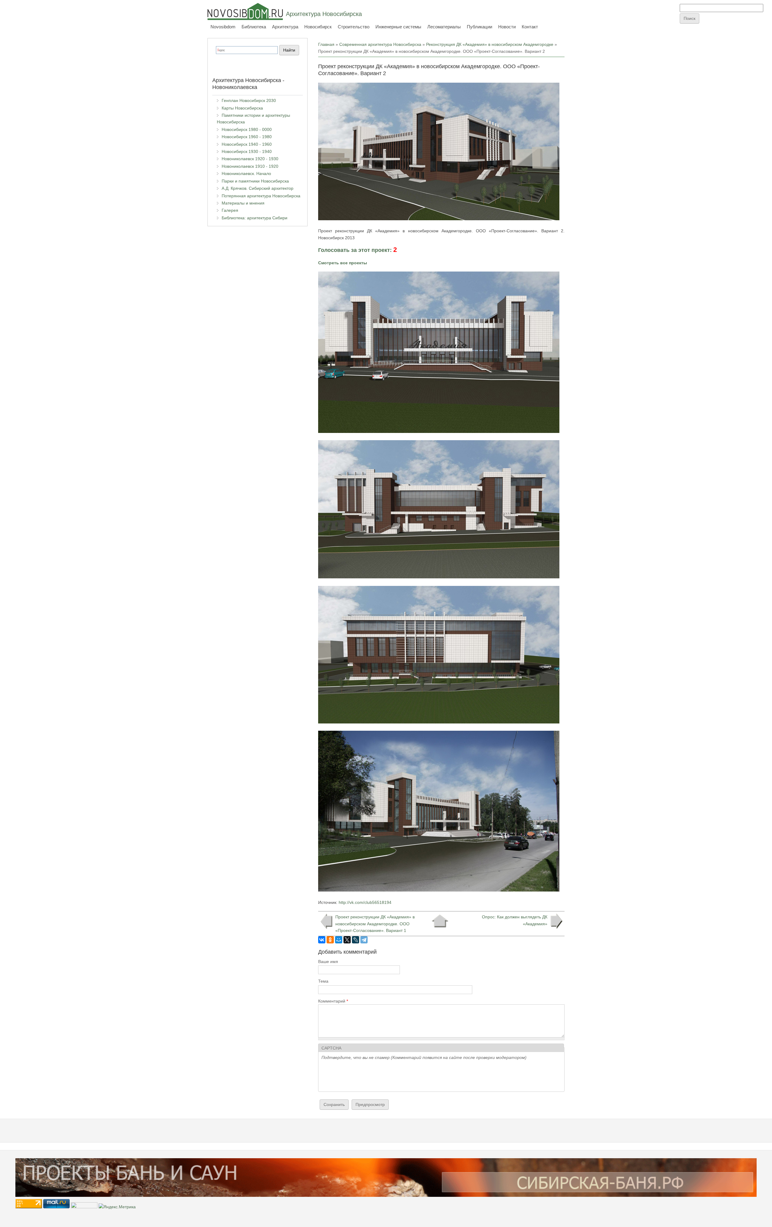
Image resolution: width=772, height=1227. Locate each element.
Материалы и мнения (243, 203)
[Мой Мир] (338, 939)
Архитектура (285, 26)
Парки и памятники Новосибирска (255, 181)
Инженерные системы (398, 26)
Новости (507, 26)
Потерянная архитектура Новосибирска (261, 195)
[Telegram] (364, 939)
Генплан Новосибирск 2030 (249, 100)
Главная (326, 44)
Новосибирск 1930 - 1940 (247, 151)
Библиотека (254, 26)
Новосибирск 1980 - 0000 (247, 129)
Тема (323, 981)
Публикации (479, 26)
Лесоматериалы (444, 26)
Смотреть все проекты (342, 262)
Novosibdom (223, 26)
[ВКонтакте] (321, 939)
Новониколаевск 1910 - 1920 (250, 166)
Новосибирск (318, 26)
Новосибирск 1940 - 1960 (247, 144)
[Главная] (245, 11)
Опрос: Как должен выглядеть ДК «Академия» (514, 920)
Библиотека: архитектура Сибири (254, 217)
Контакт (530, 26)
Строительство (353, 26)
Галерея (230, 210)
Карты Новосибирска (242, 108)
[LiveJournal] (355, 939)
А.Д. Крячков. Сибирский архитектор (257, 188)
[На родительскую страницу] (440, 921)
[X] (347, 939)
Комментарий (333, 1001)
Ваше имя (328, 961)
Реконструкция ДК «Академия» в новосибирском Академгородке (489, 44)
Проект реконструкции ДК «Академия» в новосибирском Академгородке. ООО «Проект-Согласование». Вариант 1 (375, 923)
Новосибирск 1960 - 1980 (247, 136)
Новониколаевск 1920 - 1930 (250, 158)
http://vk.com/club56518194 (365, 902)
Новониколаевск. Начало (246, 173)
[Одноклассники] (330, 939)
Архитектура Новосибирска (324, 14)
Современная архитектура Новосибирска (380, 44)
